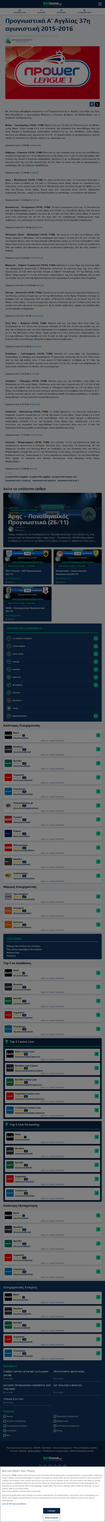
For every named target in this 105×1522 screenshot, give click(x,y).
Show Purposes (52, 1518)
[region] (52, 1494)
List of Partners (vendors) (14, 1504)
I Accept (51, 1511)
